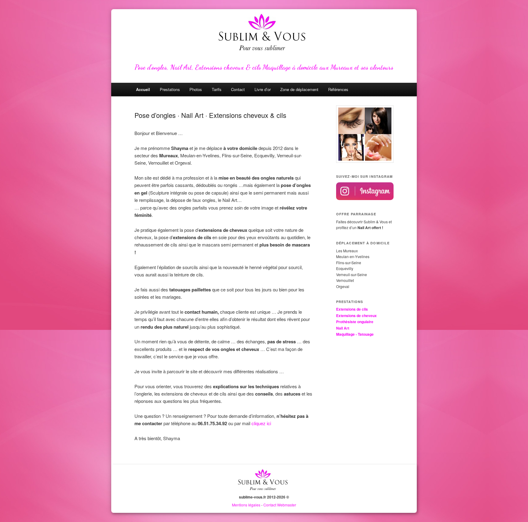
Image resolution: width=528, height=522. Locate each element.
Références (338, 89)
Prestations (170, 89)
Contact (238, 89)
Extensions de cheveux (356, 315)
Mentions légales (246, 504)
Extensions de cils (352, 309)
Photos (195, 89)
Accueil (143, 89)
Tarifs (217, 89)
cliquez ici (261, 423)
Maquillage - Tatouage (355, 334)
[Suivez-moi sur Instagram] (365, 198)
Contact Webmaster (279, 504)
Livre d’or (263, 89)
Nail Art (342, 328)
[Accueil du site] (264, 491)
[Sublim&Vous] (264, 33)
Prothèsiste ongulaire (354, 321)
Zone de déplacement (299, 89)
